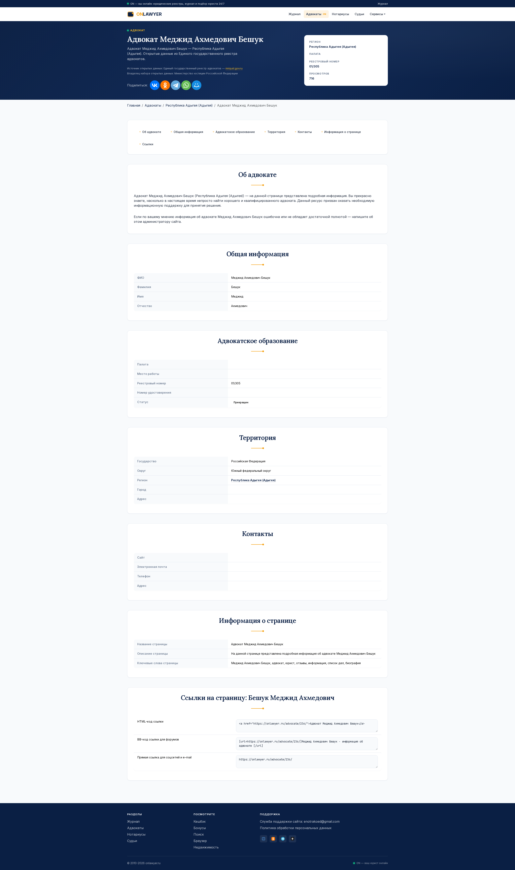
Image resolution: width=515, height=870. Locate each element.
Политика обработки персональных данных (296, 828)
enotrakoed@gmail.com (322, 821)
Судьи (359, 14)
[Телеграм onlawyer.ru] (282, 838)
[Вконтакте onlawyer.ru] (263, 838)
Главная (133, 105)
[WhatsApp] (186, 85)
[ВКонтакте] (155, 85)
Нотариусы (340, 14)
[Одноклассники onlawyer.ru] (273, 838)
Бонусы (200, 828)
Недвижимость (206, 847)
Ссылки (147, 144)
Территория (276, 132)
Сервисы (376, 14)
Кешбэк (200, 821)
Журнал (383, 3)
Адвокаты (313, 14)
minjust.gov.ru (234, 68)
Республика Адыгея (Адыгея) (189, 105)
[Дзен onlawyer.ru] (292, 838)
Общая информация (188, 132)
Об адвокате (151, 132)
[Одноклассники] (165, 85)
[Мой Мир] (196, 85)
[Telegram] (175, 85)
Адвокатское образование (235, 132)
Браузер (200, 841)
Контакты (305, 132)
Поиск (199, 834)
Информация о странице (342, 132)
